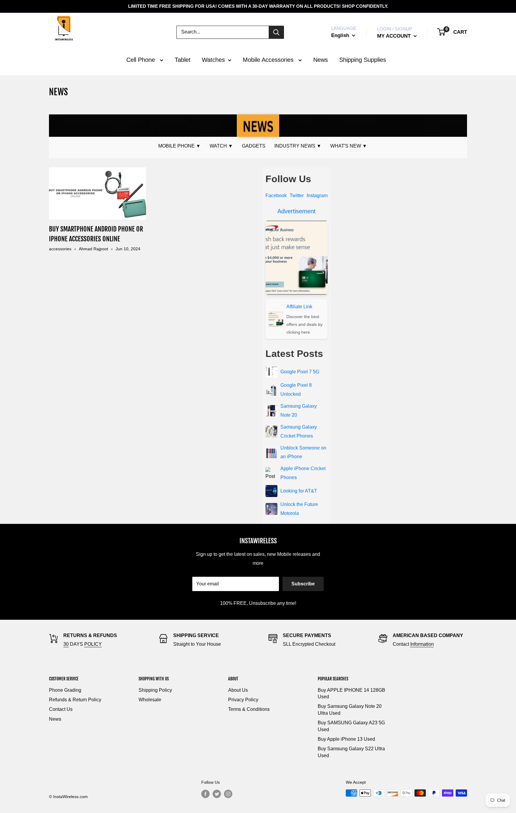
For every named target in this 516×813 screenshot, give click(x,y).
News (55, 719)
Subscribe (303, 583)
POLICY (93, 644)
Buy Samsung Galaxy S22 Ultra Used (351, 752)
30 (66, 644)
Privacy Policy (243, 699)
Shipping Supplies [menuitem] (362, 59)
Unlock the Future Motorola (299, 509)
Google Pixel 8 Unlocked (296, 390)
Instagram (317, 195)
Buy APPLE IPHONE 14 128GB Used (351, 693)
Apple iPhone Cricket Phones (302, 473)
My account (394, 36)
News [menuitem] (320, 59)
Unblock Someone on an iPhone (303, 452)
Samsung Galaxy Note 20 (298, 411)
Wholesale (150, 699)
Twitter (297, 195)
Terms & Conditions (249, 709)
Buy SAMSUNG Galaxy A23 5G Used (351, 726)
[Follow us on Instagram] (228, 793)
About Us (238, 690)
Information (422, 644)
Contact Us (61, 709)
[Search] (276, 32)
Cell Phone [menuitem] (141, 59)
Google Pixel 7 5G (299, 371)
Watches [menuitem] (213, 59)
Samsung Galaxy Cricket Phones (298, 431)
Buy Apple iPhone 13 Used (346, 739)
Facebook (276, 195)
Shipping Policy (155, 690)
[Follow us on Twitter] (217, 793)
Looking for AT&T (298, 490)
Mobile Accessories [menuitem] (269, 59)
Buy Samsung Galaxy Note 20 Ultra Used (350, 709)
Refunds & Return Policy (75, 699)
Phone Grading (65, 690)
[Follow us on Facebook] (205, 793)
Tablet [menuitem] (183, 59)
